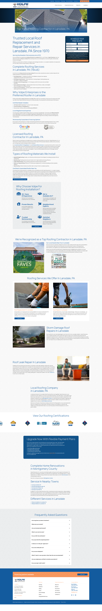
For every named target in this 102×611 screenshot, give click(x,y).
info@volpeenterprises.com (83, 57)
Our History (57, 590)
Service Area (57, 592)
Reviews (56, 586)
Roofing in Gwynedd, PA (37, 489)
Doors (40, 590)
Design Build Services (69, 5)
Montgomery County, (47, 398)
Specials (52, 1)
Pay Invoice (57, 1)
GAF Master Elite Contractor (38, 145)
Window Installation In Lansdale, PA (39, 502)
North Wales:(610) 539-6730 (74, 585)
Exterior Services (58, 5)
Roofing (40, 584)
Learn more (37, 226)
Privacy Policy (63, 602)
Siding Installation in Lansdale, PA (39, 503)
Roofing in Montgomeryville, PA (38, 486)
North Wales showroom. (47, 401)
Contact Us (76, 1)
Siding (40, 588)
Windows (40, 586)
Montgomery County (48, 478)
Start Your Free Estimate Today (20, 179)
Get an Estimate (69, 1)
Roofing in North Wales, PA (37, 488)
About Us (57, 584)
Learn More (19, 318)
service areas (65, 474)
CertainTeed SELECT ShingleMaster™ (22, 145)
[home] (21, 5)
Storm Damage (42, 592)
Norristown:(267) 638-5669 (74, 587)
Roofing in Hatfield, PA (36, 485)
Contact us (52, 372)
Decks (40, 594)
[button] (58, 5)
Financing (63, 1)
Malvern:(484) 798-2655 (74, 590)
